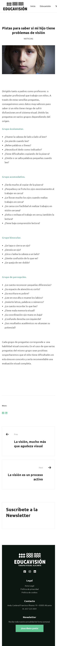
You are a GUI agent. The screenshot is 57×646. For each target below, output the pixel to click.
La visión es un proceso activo (25, 473)
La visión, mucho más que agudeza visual (30, 440)
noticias (28, 38)
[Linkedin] (6, 413)
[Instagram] (30, 572)
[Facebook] (3, 413)
